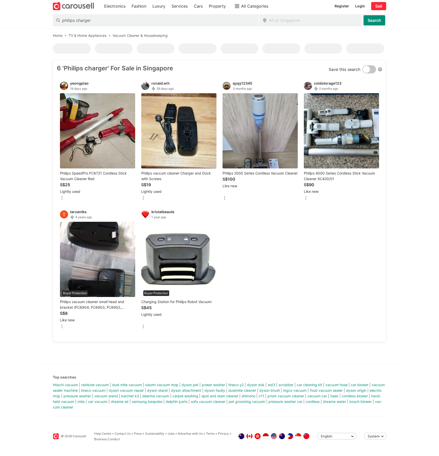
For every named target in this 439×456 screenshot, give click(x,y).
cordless (313, 401)
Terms (210, 433)
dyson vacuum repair (126, 390)
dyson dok (255, 385)
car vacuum (97, 401)
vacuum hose (336, 385)
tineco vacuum (93, 390)
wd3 (271, 385)
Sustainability (154, 433)
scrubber (285, 385)
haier (334, 396)
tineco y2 (236, 385)
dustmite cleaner (242, 390)
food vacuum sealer (326, 390)
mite (81, 401)
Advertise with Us (190, 433)
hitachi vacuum (65, 385)
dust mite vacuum (127, 385)
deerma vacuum (155, 396)
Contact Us (123, 433)
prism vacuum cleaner (286, 396)
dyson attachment (186, 390)
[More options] (62, 198)
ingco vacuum (295, 390)
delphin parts (176, 401)
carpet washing (185, 396)
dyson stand (157, 390)
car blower (359, 385)
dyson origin (356, 390)
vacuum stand (106, 396)
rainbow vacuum (95, 385)
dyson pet (190, 385)
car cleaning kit (309, 385)
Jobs (171, 433)
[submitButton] (374, 20)
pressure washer (77, 396)
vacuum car (317, 396)
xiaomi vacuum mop (161, 385)
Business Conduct (107, 439)
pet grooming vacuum (247, 401)
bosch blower (360, 401)
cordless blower (355, 396)
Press (138, 433)
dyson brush (269, 390)
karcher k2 (130, 396)
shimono (248, 396)
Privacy (223, 433)
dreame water (334, 401)
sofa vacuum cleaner (208, 401)
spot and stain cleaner (219, 396)
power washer (213, 385)
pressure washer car (285, 401)
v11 (261, 396)
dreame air (120, 401)
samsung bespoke (147, 401)
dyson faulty (215, 390)
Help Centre (102, 433)
